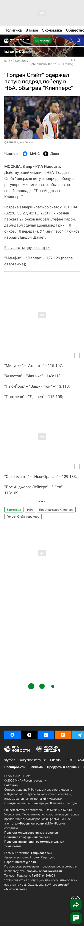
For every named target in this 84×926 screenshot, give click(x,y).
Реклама (36, 767)
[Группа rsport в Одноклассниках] (63, 735)
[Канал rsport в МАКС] (12, 735)
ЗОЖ (70, 760)
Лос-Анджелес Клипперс (56, 509)
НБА (30, 509)
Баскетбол (14, 509)
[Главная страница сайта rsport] (26, 41)
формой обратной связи (44, 871)
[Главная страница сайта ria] (5, 41)
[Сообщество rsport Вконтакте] (46, 735)
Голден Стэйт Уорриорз (23, 516)
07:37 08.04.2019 (16, 60)
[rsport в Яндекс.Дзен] (29, 735)
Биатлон (56, 760)
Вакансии (11, 785)
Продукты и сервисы (63, 767)
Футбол (9, 760)
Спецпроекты (14, 767)
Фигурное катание (32, 760)
